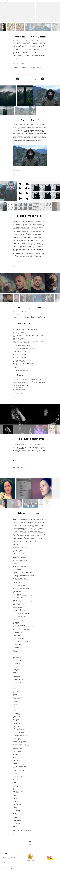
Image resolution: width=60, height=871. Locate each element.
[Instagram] (51, 1)
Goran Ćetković (20, 393)
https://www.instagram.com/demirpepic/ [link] (27, 142)
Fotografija (30, 117)
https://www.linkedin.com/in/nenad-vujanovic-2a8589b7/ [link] (29, 256)
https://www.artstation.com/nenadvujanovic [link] (27, 258)
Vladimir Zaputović (20, 467)
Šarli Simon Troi (28, 830)
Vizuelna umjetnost (30, 33)
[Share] (19, 71)
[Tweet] (22, 71)
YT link (14, 457)
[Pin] (25, 71)
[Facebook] (49, 1)
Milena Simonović (20, 830)
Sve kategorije (12, 0)
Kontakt (18, 0)
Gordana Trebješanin (21, 63)
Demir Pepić (23, 78)
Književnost (30, 510)
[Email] (31, 71)
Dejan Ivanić (36, 78)
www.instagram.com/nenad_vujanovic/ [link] (26, 255)
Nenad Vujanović (20, 262)
